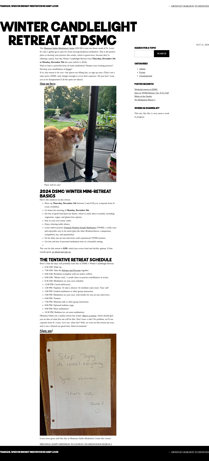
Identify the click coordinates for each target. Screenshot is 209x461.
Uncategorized (145, 76)
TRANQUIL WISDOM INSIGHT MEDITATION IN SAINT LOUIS (29, 6)
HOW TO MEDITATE (199, 6)
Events (142, 72)
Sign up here (47, 83)
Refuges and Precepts (71, 270)
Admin (142, 69)
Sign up (46, 331)
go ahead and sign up (61, 252)
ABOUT (175, 6)
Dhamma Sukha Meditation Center (59, 48)
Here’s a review (89, 315)
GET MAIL (184, 6)
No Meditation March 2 (144, 100)
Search (161, 53)
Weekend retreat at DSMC (146, 89)
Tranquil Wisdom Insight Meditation (80, 227)
